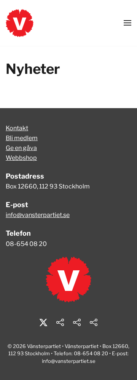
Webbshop (21, 157)
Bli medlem (22, 138)
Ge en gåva (21, 148)
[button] (127, 23)
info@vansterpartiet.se (38, 215)
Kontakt (17, 128)
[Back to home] (19, 23)
